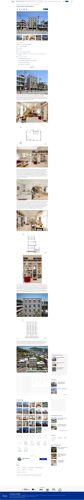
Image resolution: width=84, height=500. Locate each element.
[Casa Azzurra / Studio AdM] (54, 391)
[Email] (24, 9)
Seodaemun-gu (19, 97)
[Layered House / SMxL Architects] (19, 405)
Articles (49, 1)
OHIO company (27, 64)
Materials (65, 437)
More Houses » (65, 394)
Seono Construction (26, 62)
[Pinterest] (26, 9)
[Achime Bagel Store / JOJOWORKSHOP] (54, 463)
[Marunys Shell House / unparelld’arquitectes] (54, 384)
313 (20, 48)
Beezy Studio (25, 52)
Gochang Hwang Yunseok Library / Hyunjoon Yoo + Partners (62, 455)
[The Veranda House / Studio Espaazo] (54, 369)
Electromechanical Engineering (23, 58)
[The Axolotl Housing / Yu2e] (54, 359)
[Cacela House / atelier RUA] (54, 364)
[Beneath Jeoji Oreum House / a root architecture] (54, 449)
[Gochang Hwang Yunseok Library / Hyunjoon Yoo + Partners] (54, 456)
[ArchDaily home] (13, 1)
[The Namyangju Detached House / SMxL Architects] (54, 427)
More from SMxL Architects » (63, 430)
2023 (21, 50)
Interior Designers (21, 64)
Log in (64, 1)
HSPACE (29, 52)
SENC (30, 58)
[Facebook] (17, 9)
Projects (45, 1)
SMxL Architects (24, 46)
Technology (60, 437)
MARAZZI (25, 53)
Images (59, 1)
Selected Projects (30, 467)
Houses (18, 44)
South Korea (28, 44)
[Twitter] (19, 9)
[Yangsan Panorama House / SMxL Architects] (54, 420)
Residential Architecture (39, 467)
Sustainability (54, 437)
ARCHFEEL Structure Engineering (31, 60)
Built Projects (24, 467)
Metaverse (53, 439)
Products (52, 1)
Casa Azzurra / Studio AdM (62, 388)
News (56, 1)
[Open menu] (72, 1)
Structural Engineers (21, 60)
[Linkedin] (22, 9)
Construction (20, 62)
